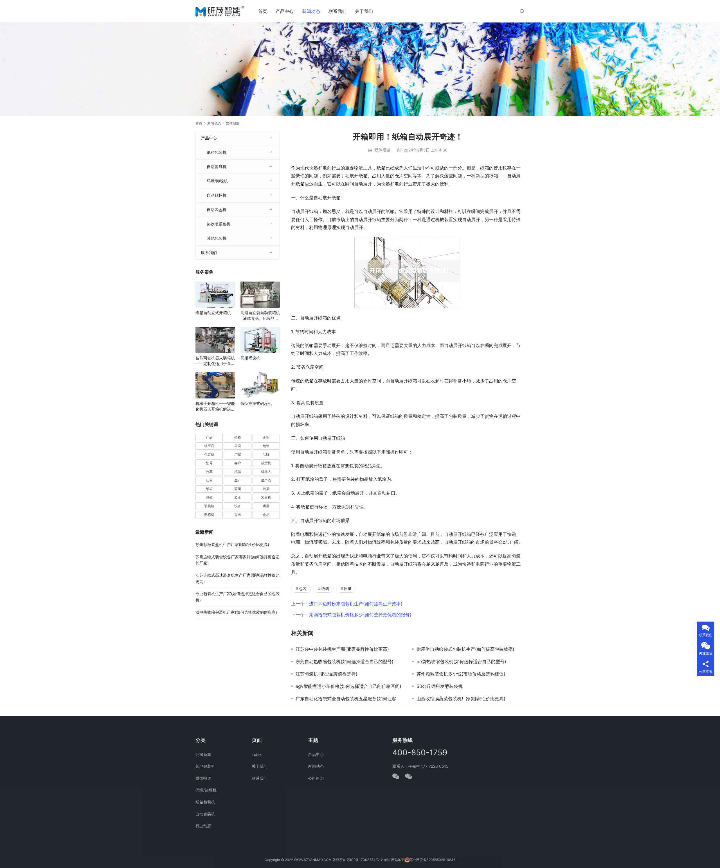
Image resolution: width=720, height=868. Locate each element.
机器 (237, 472)
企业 (266, 437)
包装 (303, 588)
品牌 (266, 454)
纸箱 (325, 588)
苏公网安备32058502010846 (432, 860)
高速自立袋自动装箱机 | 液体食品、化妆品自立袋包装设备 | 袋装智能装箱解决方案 (260, 315)
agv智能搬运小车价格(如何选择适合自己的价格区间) (348, 686)
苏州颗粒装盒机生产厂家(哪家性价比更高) (232, 544)
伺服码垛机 (250, 357)
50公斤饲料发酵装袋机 (440, 686)
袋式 (209, 497)
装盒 (237, 497)
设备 (237, 506)
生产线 (266, 480)
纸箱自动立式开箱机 (213, 312)
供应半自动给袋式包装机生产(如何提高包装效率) (465, 649)
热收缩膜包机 (218, 223)
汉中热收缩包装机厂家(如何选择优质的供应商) (236, 612)
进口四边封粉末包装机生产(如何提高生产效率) (355, 603)
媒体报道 (382, 150)
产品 (209, 437)
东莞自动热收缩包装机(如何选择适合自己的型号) (344, 661)
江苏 (209, 480)
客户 (237, 463)
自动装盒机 (216, 209)
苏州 (237, 489)
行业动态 (203, 825)
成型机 (266, 463)
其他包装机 (216, 238)
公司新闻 (203, 754)
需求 (237, 515)
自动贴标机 (216, 195)
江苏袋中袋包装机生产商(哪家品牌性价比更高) (342, 649)
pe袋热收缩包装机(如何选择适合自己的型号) (461, 661)
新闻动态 (311, 11)
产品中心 (285, 11)
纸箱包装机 (216, 152)
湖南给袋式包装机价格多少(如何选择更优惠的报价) (360, 614)
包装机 (209, 454)
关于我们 (364, 11)
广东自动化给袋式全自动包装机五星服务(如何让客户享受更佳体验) (350, 698)
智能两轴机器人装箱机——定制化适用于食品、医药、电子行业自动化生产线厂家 (215, 360)
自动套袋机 (216, 166)
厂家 (237, 454)
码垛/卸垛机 (217, 180)
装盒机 (266, 497)
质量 (348, 588)
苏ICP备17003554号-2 (365, 860)
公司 (237, 446)
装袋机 (209, 506)
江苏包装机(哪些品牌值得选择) (326, 673)
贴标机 (209, 515)
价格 (237, 437)
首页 (262, 11)
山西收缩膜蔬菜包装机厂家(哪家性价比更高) (461, 698)
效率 (209, 472)
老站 (387, 860)
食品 (266, 515)
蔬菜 (266, 489)
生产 (237, 480)
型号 (209, 463)
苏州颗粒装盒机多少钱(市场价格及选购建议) (461, 673)
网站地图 (398, 860)
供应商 (209, 446)
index (257, 754)
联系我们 (337, 11)
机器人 (266, 472)
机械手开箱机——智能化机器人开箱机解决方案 (215, 406)
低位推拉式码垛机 (256, 403)
